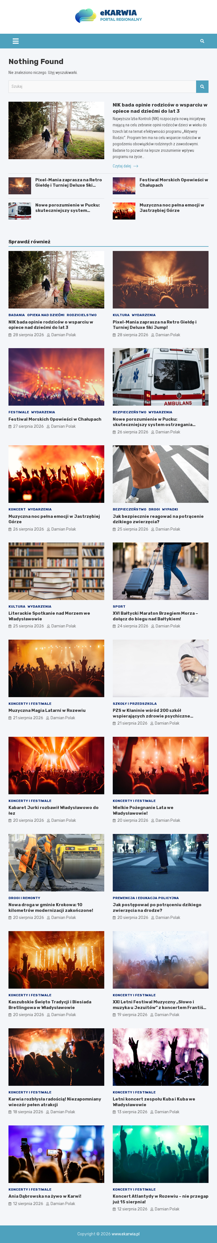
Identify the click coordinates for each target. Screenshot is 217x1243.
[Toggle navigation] (15, 41)
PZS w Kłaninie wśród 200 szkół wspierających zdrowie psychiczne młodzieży (151, 716)
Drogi (154, 509)
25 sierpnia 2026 (132, 529)
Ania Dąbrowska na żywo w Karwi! (44, 1196)
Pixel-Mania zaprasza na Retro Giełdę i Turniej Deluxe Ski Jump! (68, 185)
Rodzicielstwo (82, 315)
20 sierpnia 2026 (28, 820)
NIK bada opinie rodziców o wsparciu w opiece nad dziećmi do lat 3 (50, 325)
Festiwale (18, 412)
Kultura (121, 315)
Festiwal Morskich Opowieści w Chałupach (54, 419)
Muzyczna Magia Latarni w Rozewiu (47, 710)
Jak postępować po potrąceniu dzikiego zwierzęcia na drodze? (157, 907)
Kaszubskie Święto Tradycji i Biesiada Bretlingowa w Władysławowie (49, 1004)
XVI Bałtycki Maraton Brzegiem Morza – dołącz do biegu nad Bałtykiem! (155, 616)
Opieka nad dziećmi (45, 315)
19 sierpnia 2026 (132, 1014)
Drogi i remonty (24, 898)
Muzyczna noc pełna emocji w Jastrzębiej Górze (172, 208)
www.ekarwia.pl (126, 1234)
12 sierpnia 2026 (28, 1203)
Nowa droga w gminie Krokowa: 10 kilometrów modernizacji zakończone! (50, 907)
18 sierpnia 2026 (28, 1112)
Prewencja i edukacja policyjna (146, 898)
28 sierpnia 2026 (28, 335)
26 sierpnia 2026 (132, 432)
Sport (119, 606)
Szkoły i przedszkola (135, 704)
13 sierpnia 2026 (132, 1112)
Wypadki (170, 509)
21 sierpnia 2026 (28, 718)
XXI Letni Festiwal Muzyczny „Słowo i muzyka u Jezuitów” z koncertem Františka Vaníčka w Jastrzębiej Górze (160, 1007)
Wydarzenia (144, 315)
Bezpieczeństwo (129, 412)
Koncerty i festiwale (29, 704)
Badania (16, 315)
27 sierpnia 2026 (28, 426)
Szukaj (202, 86)
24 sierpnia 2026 (132, 626)
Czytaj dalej (122, 166)
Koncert (17, 509)
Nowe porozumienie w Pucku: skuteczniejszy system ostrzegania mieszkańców (67, 211)
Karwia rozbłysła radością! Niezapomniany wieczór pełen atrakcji (54, 1102)
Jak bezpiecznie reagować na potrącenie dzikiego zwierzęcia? (158, 519)
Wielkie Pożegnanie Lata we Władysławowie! (143, 810)
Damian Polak (63, 335)
